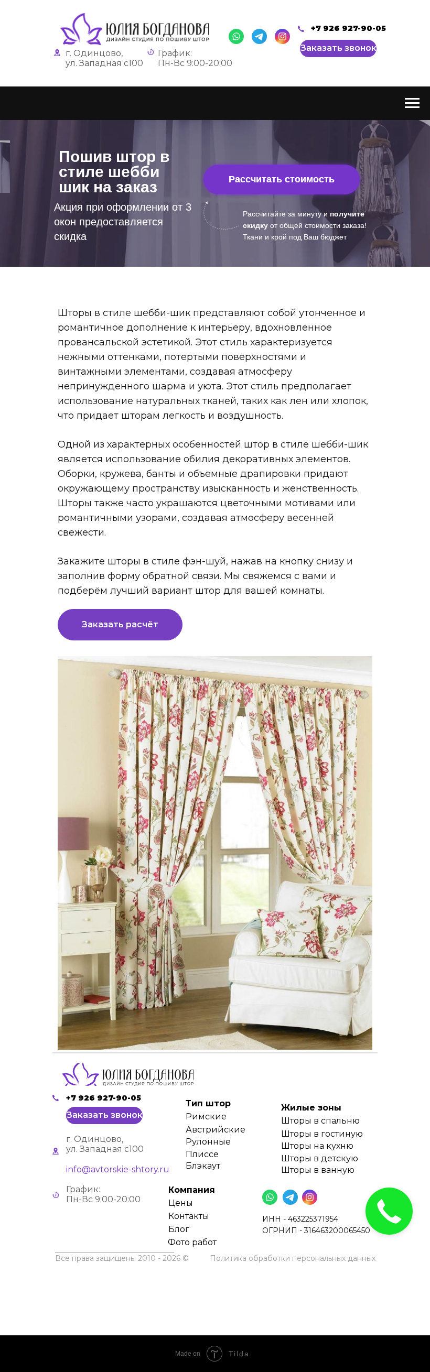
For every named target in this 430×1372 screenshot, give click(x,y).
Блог (178, 1229)
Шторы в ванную (317, 1170)
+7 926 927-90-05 (348, 28)
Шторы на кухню (317, 1146)
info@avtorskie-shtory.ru (117, 1169)
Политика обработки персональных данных (292, 1258)
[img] (128, 1074)
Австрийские (215, 1130)
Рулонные (208, 1142)
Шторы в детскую (319, 1158)
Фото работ (192, 1242)
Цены (180, 1203)
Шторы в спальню (320, 1121)
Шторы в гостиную (322, 1134)
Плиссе (202, 1154)
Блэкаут (203, 1166)
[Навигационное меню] (412, 103)
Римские (206, 1116)
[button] (338, 48)
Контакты (188, 1216)
